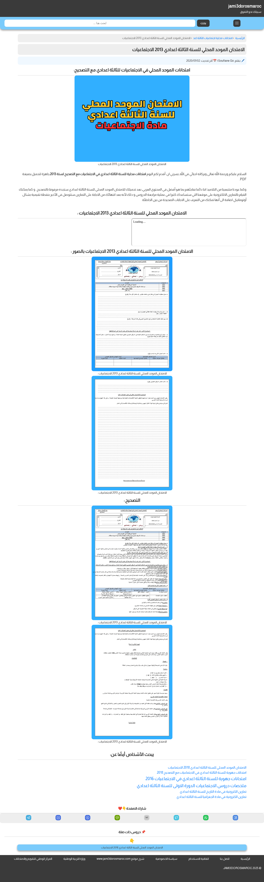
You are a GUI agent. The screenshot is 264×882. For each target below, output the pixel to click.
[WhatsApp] (206, 818)
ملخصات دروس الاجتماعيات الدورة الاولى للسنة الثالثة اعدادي (191, 785)
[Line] (117, 818)
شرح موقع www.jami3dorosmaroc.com (120, 858)
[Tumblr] (87, 818)
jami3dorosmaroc (244, 6)
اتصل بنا (224, 858)
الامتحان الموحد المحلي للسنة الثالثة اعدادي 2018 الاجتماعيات (207, 767)
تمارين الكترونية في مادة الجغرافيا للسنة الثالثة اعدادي (211, 797)
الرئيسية (245, 858)
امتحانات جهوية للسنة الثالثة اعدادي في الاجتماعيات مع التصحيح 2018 (201, 772)
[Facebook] (235, 818)
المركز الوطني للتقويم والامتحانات (33, 858)
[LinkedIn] (58, 818)
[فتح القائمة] (236, 23)
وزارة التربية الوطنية (74, 858)
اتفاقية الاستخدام (199, 858)
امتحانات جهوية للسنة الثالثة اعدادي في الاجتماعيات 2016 (195, 778)
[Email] (146, 818)
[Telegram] (28, 817)
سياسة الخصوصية (166, 858)
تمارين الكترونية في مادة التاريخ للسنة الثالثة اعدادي (213, 791)
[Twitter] (176, 818)
